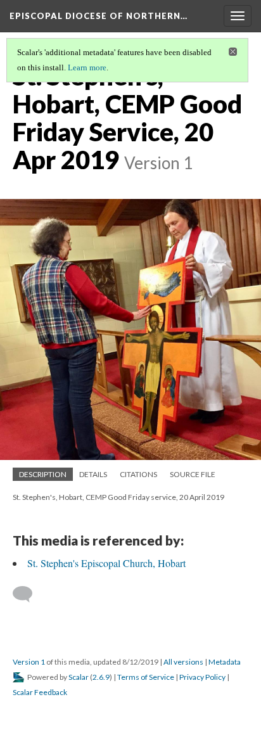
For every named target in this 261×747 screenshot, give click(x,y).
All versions (183, 662)
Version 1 (29, 662)
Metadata (224, 662)
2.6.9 (101, 677)
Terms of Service (145, 677)
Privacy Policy (202, 677)
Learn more (87, 67)
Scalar (78, 677)
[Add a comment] (28, 594)
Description (43, 474)
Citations (138, 474)
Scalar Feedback (40, 692)
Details (93, 474)
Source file (192, 474)
